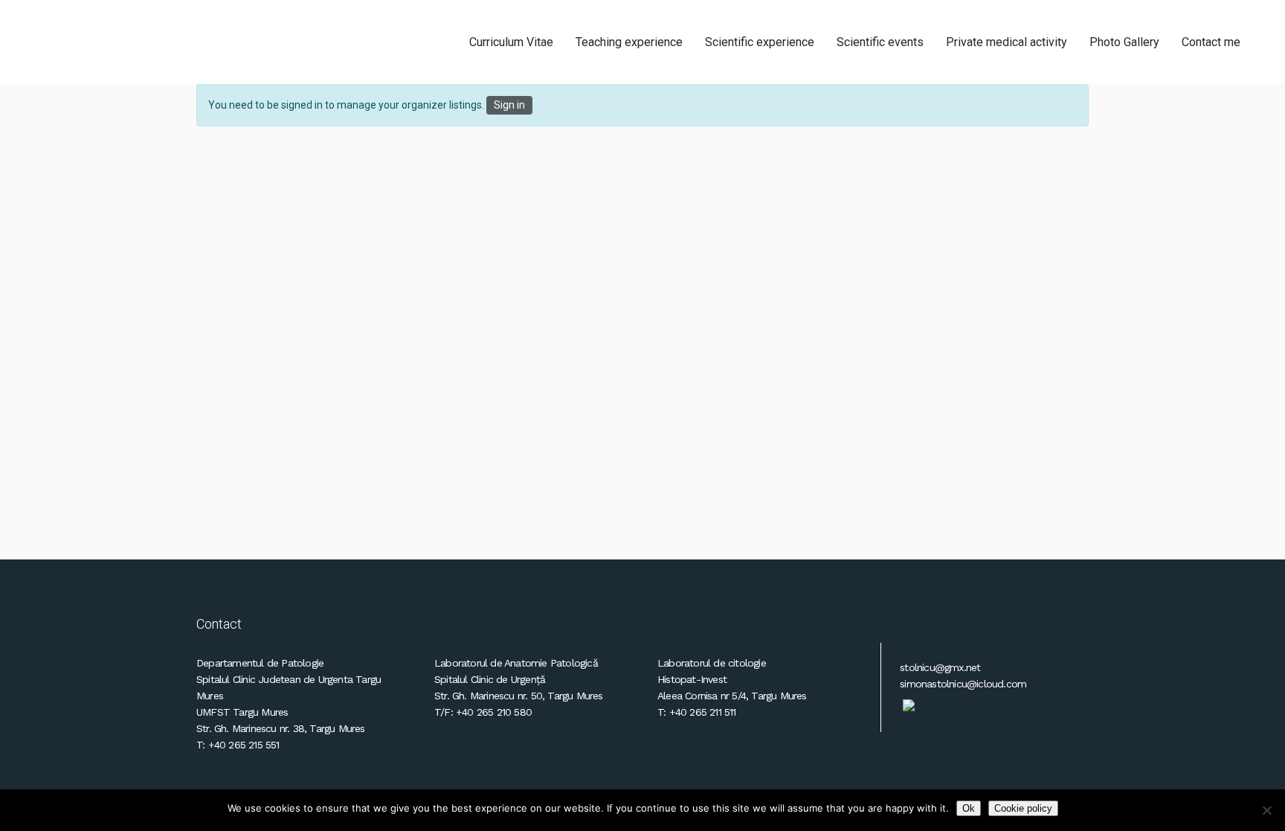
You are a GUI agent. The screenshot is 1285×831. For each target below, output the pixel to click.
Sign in (509, 105)
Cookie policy (1023, 808)
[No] (1266, 810)
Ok (968, 808)
